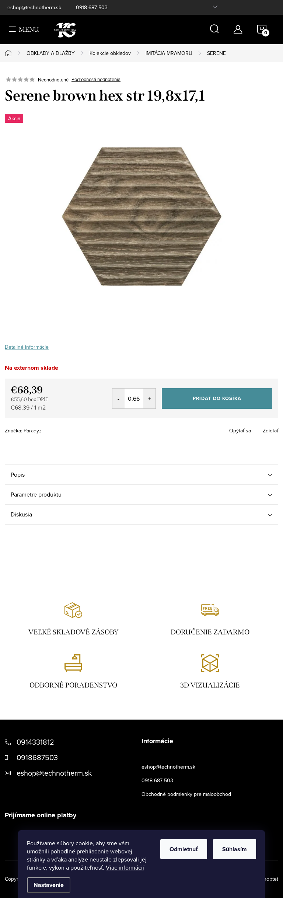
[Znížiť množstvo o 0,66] (118, 398)
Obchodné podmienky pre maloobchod (186, 794)
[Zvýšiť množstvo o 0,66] (149, 398)
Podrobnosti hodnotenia (95, 80)
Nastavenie (49, 885)
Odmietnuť (184, 849)
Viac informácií (125, 867)
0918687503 (37, 757)
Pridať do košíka (217, 398)
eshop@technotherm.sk (34, 7)
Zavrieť (56, 428)
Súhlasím (234, 849)
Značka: (23, 430)
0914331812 (35, 742)
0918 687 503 (92, 7)
